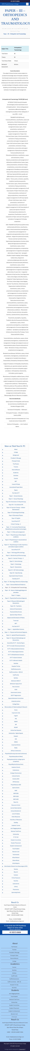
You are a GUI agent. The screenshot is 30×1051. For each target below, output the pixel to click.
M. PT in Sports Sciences (16, 657)
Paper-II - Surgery (16, 595)
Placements (16, 889)
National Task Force (16, 831)
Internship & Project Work (15, 487)
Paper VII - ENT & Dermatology (16, 570)
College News (16, 704)
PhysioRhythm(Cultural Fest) (16, 764)
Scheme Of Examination (16, 609)
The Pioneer (16, 464)
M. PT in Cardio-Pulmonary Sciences (16, 646)
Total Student (15, 848)
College (16, 452)
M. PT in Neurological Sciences (15, 651)
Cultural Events (16, 776)
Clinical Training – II (16, 524)
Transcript (15, 620)
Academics (9, 28)
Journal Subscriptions (15, 808)
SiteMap (16, 822)
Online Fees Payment (16, 730)
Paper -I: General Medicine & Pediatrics (15, 584)
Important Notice (15, 745)
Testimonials (16, 854)
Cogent (16, 715)
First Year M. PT (16, 626)
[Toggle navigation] (27, 4)
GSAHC (16, 721)
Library (16, 886)
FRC (16, 718)
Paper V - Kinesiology (16, 564)
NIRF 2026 (15, 793)
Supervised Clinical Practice (16, 576)
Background (16, 455)
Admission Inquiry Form (16, 683)
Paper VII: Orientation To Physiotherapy (16, 501)
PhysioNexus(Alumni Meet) (16, 756)
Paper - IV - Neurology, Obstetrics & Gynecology (16, 581)
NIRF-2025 (15, 799)
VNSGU (16, 742)
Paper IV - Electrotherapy (16, 561)
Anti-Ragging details (16, 828)
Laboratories (16, 883)
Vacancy (16, 869)
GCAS (16, 689)
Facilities (16, 663)
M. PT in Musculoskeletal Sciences (15, 649)
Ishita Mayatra (16, 863)
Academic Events (16, 767)
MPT (16, 623)
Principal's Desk (16, 461)
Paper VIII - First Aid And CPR (16, 504)
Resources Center (16, 805)
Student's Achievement (16, 846)
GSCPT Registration (16, 695)
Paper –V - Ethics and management (16, 532)
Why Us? (16, 872)
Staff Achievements (16, 669)
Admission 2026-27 (16, 681)
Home (3, 28)
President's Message (16, 458)
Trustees (16, 467)
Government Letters (16, 692)
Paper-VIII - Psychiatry (15, 606)
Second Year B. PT (16, 549)
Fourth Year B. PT (16, 521)
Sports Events (15, 787)
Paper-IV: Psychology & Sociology (16, 512)
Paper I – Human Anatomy (15, 496)
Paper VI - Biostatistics (16, 567)
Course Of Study (16, 484)
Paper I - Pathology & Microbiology (16, 552)
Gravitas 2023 (16, 779)
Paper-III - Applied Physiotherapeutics (15, 635)
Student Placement (16, 843)
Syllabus (16, 678)
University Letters (15, 701)
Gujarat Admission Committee (15, 698)
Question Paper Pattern (16, 614)
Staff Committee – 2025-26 (14, 981)
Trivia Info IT (22, 1049)
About (15, 449)
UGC (16, 739)
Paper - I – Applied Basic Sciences (16, 629)
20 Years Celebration (16, 750)
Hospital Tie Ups (16, 666)
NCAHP (16, 727)
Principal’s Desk (14, 955)
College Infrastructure (15, 773)
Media (15, 747)
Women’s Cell (14, 1014)
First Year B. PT (16, 493)
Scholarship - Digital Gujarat (16, 733)
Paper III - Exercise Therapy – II (16, 558)
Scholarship (16, 834)
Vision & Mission (16, 469)
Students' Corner (16, 825)
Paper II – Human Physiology (16, 499)
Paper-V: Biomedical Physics (16, 515)
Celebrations (16, 770)
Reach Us (16, 802)
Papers (24, 28)
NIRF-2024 (15, 796)
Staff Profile (16, 675)
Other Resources (16, 816)
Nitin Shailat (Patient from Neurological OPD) (15, 866)
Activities (16, 475)
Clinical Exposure (16, 878)
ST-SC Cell (15, 837)
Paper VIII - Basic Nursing (16, 573)
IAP (16, 724)
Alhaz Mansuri (15, 857)
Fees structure (15, 686)
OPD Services (16, 782)
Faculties (16, 880)
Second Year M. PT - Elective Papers (16, 643)
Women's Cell (15, 851)
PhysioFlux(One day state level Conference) (16, 753)
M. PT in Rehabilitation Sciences (16, 654)
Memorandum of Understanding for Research (16, 707)
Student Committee (16, 840)
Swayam (16, 736)
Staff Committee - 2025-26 (15, 672)
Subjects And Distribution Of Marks (16, 617)
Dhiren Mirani (16, 860)
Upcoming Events (16, 892)
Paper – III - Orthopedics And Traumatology (16, 587)
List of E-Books (16, 814)
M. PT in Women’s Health (16, 660)
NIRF (16, 790)
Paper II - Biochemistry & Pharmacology (16, 555)
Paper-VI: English (16, 518)
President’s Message (14, 952)
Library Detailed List (16, 811)
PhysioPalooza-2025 (16, 784)
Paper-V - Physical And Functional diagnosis (16, 598)
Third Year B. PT (14, 31)
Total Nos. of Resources (16, 819)
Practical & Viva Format (16, 612)
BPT (20, 28)
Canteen (16, 875)
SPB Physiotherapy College (19, 1043)
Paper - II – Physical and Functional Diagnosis (16, 632)
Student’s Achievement (14, 1011)
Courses (15, 28)
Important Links (16, 713)
